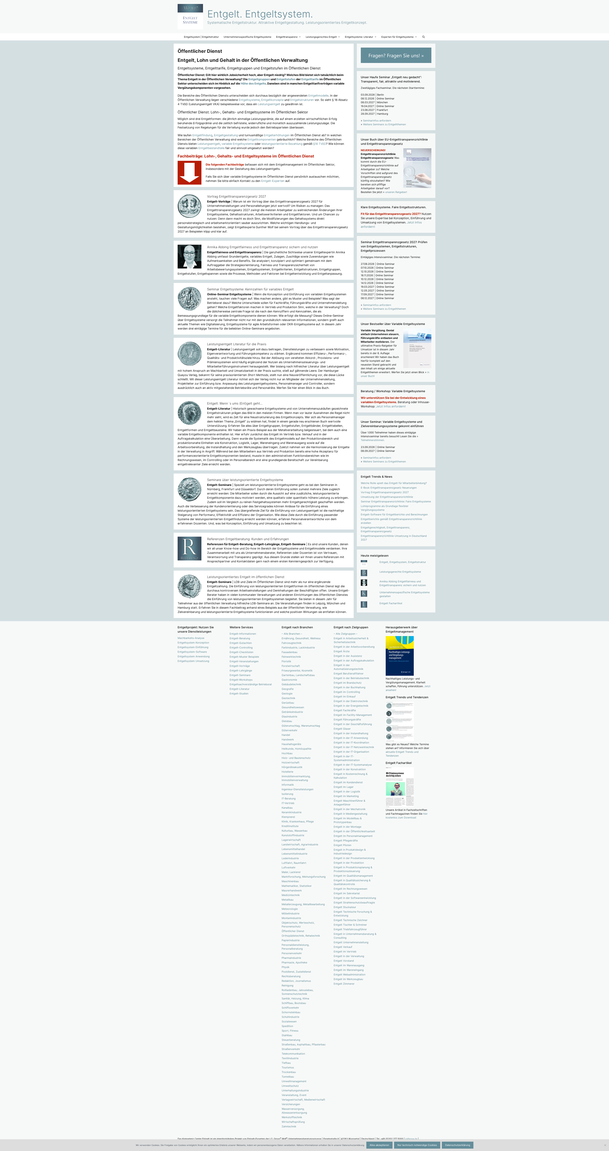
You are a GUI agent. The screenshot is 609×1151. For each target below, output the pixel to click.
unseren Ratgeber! (396, 192)
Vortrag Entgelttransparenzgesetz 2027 (236, 196)
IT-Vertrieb (288, 803)
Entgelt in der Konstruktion (350, 769)
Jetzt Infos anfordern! (391, 406)
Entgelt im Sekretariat (347, 893)
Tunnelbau (288, 1076)
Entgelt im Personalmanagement (353, 835)
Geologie (287, 693)
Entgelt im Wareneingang (349, 969)
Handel (286, 734)
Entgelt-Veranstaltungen (244, 661)
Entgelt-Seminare (240, 675)
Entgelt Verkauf (343, 946)
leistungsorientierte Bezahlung (282, 143)
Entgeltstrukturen (302, 99)
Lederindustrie (290, 858)
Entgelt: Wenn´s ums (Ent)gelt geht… (235, 403)
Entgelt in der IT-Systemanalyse (353, 764)
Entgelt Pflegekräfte (346, 840)
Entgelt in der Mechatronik (350, 809)
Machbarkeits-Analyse (191, 638)
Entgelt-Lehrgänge (241, 670)
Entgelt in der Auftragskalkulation (354, 660)
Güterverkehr (289, 730)
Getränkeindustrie (292, 711)
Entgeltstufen (285, 79)
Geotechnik (288, 698)
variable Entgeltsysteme (238, 143)
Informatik (288, 784)
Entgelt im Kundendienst (348, 782)
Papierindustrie (291, 940)
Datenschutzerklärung (457, 1145)
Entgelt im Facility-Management (353, 714)
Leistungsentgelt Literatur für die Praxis (236, 344)
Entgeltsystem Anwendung (194, 656)
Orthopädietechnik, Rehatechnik (301, 935)
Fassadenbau (289, 652)
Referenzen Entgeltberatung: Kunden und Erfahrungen (248, 539)
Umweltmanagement (294, 1081)
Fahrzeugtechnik (291, 642)
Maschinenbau (290, 881)
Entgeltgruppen (259, 79)
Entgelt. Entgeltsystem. (260, 14)
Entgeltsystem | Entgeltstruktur (201, 36)
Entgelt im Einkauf (345, 696)
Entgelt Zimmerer (344, 983)
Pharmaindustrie (291, 957)
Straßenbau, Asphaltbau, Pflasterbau (303, 1044)
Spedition (287, 1026)
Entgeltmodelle (318, 95)
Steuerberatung (291, 1039)
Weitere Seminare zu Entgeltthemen (384, 124)
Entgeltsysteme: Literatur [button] (359, 36)
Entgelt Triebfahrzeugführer (350, 929)
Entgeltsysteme (249, 99)
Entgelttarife (310, 79)
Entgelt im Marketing (346, 796)
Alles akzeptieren (379, 1145)
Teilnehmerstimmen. (373, 440)
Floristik (286, 661)
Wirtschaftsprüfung (293, 1121)
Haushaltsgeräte (291, 744)
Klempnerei (288, 816)
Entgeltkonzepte (272, 99)
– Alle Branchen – (292, 633)
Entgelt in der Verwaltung (349, 956)
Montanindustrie (291, 918)
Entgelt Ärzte (342, 651)
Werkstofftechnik (292, 1117)
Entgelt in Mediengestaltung (350, 813)
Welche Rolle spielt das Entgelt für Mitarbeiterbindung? (394, 483)
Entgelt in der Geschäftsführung (353, 724)
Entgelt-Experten (273, 181)
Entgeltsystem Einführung (193, 647)
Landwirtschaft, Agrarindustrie (300, 844)
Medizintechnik (291, 895)
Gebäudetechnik (291, 684)
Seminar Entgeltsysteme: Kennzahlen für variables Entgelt (250, 289)
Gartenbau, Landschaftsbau (298, 675)
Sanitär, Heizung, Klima (295, 998)
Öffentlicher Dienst (293, 931)
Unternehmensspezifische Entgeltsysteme (247, 36)
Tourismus (288, 1067)
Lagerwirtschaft (291, 839)
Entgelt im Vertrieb (345, 951)
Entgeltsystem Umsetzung (193, 661)
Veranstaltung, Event (294, 1095)
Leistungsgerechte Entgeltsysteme (400, 571)
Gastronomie (289, 679)
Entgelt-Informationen (243, 633)
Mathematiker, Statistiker (297, 885)
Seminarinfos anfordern (377, 120)
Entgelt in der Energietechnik (351, 705)
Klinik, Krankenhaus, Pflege (298, 821)
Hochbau (287, 753)
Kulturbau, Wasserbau (294, 830)
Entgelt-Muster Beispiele (244, 656)
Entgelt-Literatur (239, 688)
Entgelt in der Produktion (349, 862)
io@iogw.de (411, 1138)
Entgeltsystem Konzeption (193, 642)
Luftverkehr (288, 867)
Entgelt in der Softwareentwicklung (355, 897)
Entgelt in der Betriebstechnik (351, 678)
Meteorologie (290, 908)
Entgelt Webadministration (349, 974)
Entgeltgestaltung (226, 135)
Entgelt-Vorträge (240, 665)
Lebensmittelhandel (293, 849)
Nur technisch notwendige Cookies (417, 1145)
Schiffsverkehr (290, 1007)
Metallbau (287, 899)
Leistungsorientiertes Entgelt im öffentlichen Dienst (245, 577)
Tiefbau (286, 1062)
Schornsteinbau (291, 1012)
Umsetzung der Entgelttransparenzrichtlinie (387, 496)
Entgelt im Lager (344, 786)
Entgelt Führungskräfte (347, 719)
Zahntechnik (289, 1126)
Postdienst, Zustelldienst (296, 971)
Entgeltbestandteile (211, 148)
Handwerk (288, 739)
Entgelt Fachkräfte (345, 710)
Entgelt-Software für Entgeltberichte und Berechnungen (394, 514)
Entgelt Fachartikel (391, 603)
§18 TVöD (319, 143)
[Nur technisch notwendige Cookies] (605, 1145)
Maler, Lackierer (291, 872)
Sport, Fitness (290, 1030)
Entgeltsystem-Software (192, 651)
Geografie (288, 688)
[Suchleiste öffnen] (423, 36)
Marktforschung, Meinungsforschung (304, 876)
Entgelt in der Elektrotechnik (351, 701)
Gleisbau (287, 721)
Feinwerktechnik (291, 656)
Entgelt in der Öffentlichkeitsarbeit (354, 831)
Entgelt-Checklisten (241, 652)
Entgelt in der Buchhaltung (349, 687)
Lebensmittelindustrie (294, 853)
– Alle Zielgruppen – (345, 633)
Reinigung (287, 985)
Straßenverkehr (291, 1049)
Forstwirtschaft (291, 665)
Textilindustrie (290, 1058)
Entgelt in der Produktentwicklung (354, 858)
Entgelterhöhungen (277, 135)
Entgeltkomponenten (261, 139)
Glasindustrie (289, 716)
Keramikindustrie (291, 812)
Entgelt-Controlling (241, 647)
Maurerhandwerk (292, 890)
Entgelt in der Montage (347, 826)
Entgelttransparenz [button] (287, 36)
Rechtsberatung (291, 976)
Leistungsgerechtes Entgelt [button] (321, 36)
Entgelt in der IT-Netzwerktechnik (354, 747)
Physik (285, 967)
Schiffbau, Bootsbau (294, 1003)
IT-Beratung (289, 798)
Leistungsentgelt (269, 104)
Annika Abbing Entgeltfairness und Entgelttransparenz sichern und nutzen (262, 247)
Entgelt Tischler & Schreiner (350, 924)
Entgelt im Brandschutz (348, 682)
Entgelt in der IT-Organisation (351, 751)
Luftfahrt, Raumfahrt (294, 862)
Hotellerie (287, 771)
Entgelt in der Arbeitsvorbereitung (354, 646)
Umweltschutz (290, 1085)
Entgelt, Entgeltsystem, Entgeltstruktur (403, 562)
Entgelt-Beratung (240, 638)
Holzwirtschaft (290, 762)
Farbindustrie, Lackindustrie (298, 647)
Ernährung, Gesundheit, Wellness (301, 638)
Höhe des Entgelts (253, 83)
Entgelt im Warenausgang (349, 965)
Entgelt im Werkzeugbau (348, 979)
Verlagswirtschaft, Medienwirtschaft (303, 1099)
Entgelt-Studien (239, 693)
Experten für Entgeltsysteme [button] (397, 36)
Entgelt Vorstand (344, 960)
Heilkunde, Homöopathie (296, 748)
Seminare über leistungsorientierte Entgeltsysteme (245, 480)
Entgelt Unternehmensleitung (351, 942)
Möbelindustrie (290, 913)
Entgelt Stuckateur (345, 907)
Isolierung (287, 793)
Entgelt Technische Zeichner (350, 920)
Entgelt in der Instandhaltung (351, 733)
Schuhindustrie (290, 1016)
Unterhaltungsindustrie (295, 1090)
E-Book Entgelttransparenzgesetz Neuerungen (389, 487)
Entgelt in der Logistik (347, 791)
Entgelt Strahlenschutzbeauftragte (354, 902)
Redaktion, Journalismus (296, 980)
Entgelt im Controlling (347, 691)
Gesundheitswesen (293, 707)
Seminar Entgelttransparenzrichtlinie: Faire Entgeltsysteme (396, 501)
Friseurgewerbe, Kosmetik (297, 670)
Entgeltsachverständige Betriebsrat (251, 684)
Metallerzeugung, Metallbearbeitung (303, 904)
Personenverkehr (292, 953)
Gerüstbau (288, 702)
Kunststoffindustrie (293, 835)
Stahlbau (287, 1035)
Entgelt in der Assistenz (348, 655)
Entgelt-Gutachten (241, 642)
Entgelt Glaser (342, 728)
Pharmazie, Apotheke (294, 962)
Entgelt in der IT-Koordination (351, 742)
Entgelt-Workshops (241, 679)
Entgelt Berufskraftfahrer (348, 673)
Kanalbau (287, 807)
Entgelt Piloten (342, 845)
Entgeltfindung (202, 135)
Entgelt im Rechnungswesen (350, 888)
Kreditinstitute (290, 826)
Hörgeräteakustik (292, 767)
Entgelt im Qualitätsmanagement (353, 875)
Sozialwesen (289, 1021)
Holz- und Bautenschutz (296, 757)
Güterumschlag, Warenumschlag (301, 725)
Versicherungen (291, 1104)
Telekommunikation (293, 1053)
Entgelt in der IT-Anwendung (351, 737)
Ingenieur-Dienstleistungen (297, 789)
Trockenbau (289, 1072)
